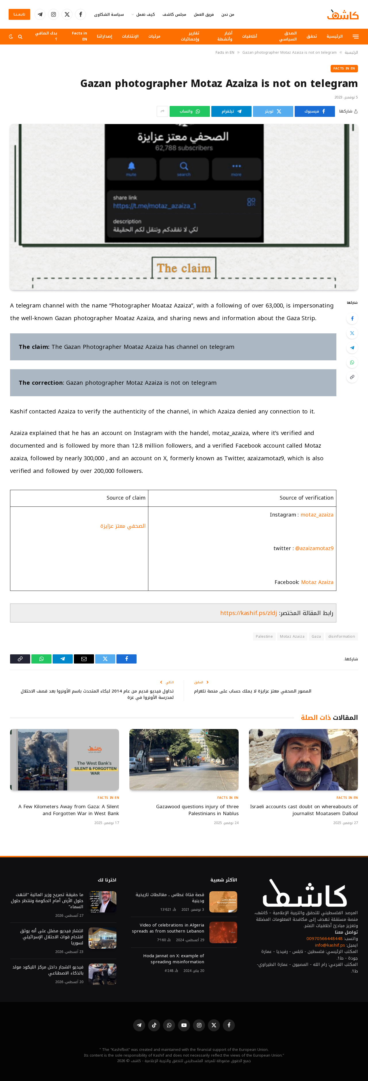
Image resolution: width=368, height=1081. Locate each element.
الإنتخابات (130, 36)
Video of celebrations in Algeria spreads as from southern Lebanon (168, 928)
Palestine (264, 636)
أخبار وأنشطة (224, 36)
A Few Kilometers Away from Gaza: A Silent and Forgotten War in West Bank (68, 810)
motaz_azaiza (317, 515)
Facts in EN (79, 36)
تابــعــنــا (19, 14)
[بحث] (20, 36)
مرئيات (154, 36)
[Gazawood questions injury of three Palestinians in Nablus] (183, 759)
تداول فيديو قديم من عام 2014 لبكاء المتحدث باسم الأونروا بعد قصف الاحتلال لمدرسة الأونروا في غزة (97, 694)
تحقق (311, 36)
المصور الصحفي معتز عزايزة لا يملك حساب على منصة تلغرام (252, 691)
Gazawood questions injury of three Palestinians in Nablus (197, 810)
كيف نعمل (145, 14)
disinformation (341, 636)
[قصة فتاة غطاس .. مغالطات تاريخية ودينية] (223, 902)
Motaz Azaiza (317, 582)
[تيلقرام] (352, 347)
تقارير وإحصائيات (190, 36)
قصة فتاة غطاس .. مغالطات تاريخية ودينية (170, 898)
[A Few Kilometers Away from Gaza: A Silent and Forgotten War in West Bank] (64, 759)
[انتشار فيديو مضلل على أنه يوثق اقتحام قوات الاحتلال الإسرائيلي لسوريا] (102, 938)
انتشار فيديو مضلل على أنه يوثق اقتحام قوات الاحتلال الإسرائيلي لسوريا (51, 937)
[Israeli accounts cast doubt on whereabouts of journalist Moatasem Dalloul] (303, 759)
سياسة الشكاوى (109, 14)
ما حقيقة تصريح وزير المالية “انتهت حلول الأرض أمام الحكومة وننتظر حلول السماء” (47, 901)
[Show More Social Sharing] (162, 111)
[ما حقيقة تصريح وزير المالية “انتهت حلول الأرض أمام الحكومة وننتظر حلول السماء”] (102, 902)
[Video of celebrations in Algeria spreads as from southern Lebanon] (223, 932)
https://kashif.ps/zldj (248, 613)
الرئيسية (335, 36)
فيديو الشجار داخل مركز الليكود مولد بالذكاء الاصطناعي (47, 970)
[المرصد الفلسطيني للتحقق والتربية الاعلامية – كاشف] (343, 14)
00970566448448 (324, 939)
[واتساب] (352, 362)
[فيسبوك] (352, 318)
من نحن (227, 14)
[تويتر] (352, 333)
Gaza (316, 636)
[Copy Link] (352, 377)
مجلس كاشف (174, 14)
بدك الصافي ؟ (46, 36)
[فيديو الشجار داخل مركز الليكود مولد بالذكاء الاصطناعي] (102, 974)
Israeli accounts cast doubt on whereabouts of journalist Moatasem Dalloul (304, 810)
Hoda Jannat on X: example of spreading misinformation (173, 959)
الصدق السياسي (288, 36)
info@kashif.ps (330, 945)
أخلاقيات (249, 36)
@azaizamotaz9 (314, 548)
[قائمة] (356, 36)
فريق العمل (204, 14)
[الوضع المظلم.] (11, 36)
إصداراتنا (104, 36)
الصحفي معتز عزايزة (122, 526)
